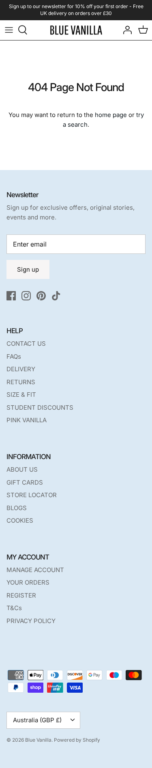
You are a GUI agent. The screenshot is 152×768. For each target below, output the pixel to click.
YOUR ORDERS (27, 582)
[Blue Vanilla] (76, 30)
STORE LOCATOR (31, 495)
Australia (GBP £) (37, 720)
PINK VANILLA (26, 420)
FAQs (13, 356)
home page (111, 115)
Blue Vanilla (38, 740)
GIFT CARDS (24, 482)
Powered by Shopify (77, 740)
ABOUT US (22, 469)
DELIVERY (20, 369)
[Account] (125, 30)
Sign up (28, 269)
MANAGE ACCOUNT (35, 570)
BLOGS (16, 508)
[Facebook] (11, 295)
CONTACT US (26, 343)
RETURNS (20, 382)
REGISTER (21, 595)
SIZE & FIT (21, 394)
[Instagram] (26, 295)
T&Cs (14, 608)
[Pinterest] (41, 295)
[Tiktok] (56, 295)
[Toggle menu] (9, 30)
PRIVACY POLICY (31, 621)
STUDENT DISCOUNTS (39, 407)
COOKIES (19, 520)
